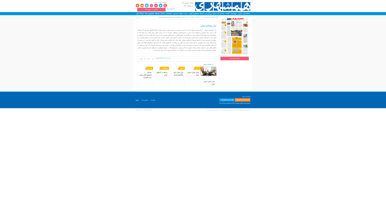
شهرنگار (157, 13)
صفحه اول (246, 13)
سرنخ (214, 13)
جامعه (202, 13)
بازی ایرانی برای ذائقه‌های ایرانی (178, 73)
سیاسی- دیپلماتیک (236, 13)
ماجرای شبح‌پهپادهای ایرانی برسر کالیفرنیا (145, 75)
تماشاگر (163, 13)
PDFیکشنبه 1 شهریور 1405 (151, 10)
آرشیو (156, 2)
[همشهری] (222, 6)
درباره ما (153, 100)
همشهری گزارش (194, 13)
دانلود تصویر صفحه (234, 58)
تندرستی (175, 13)
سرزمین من (208, 13)
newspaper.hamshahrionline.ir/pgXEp (169, 17)
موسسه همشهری (163, 2)
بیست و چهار (183, 13)
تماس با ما (145, 100)
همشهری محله (149, 13)
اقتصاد (227, 13)
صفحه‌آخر (169, 13)
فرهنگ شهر (140, 13)
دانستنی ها (221, 13)
